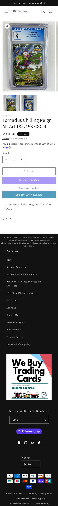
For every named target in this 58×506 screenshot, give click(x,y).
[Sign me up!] (45, 420)
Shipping (5, 138)
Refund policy (31, 493)
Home (9, 259)
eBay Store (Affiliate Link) (19, 293)
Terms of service (22, 498)
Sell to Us (11, 300)
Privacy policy (46, 493)
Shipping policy (39, 498)
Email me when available (29, 194)
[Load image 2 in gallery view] (29, 103)
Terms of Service (14, 337)
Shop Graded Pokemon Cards (21, 274)
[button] (6, 11)
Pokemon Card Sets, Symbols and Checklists (24, 283)
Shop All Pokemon (16, 267)
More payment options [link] (29, 188)
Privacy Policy (13, 329)
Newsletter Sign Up (16, 322)
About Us (11, 307)
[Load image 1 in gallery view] (11, 103)
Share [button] (9, 218)
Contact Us (12, 315)
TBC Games (17, 493)
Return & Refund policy (18, 344)
